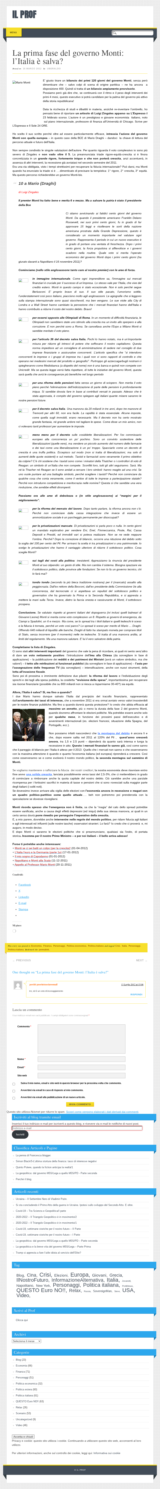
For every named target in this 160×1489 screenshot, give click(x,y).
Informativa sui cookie (106, 1453)
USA (128, 1290)
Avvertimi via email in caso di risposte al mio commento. (52, 1090)
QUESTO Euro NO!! (41, 1290)
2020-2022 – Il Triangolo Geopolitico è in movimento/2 (46, 1216)
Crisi (117, 946)
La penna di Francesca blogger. (33, 1155)
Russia (87, 1291)
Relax (75, 1290)
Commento (24, 1026)
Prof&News (127, 1286)
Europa (79, 1275)
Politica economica (76, 946)
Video (22, 1295)
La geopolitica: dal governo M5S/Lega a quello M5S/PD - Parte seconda (56, 1173)
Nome (21, 1059)
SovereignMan (102, 1291)
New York (43, 1286)
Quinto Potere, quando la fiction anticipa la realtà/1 (44, 1167)
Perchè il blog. (24, 1179)
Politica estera (24, 1389)
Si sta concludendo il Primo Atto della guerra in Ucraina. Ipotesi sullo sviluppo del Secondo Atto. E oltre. (74, 1205)
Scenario (21, 1413)
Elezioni (61, 1275)
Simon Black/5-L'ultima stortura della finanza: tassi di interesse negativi (56, 1161)
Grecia (115, 1275)
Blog (20, 1275)
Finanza (47, 946)
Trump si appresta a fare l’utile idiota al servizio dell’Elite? (48, 1252)
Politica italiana (96, 946)
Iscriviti (20, 1134)
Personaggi (59, 946)
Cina (31, 1275)
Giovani (99, 1275)
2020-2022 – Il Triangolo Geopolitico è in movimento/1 (46, 1222)
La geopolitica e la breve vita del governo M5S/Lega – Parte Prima (53, 1246)
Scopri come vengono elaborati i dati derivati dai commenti (102, 1111)
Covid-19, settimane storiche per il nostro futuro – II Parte (48, 1228)
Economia (36, 946)
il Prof (24, 14)
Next (142, 960)
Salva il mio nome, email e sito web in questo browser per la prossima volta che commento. (71, 1083)
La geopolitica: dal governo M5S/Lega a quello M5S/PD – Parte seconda (57, 1240)
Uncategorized (24, 1419)
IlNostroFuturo (32, 1280)
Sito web (22, 1075)
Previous (21, 960)
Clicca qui (22, 1320)
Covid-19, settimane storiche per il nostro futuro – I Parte (48, 1234)
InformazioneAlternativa (77, 1280)
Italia (124, 946)
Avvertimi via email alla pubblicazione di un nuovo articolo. (53, 1097)
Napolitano (24, 1286)
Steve (117, 1291)
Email (21, 1067)
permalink (44, 949)
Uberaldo (54, 68)
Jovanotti (126, 1281)
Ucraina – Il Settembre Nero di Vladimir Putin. (41, 1198)
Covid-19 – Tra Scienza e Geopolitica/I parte (41, 1210)
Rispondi (136, 994)
